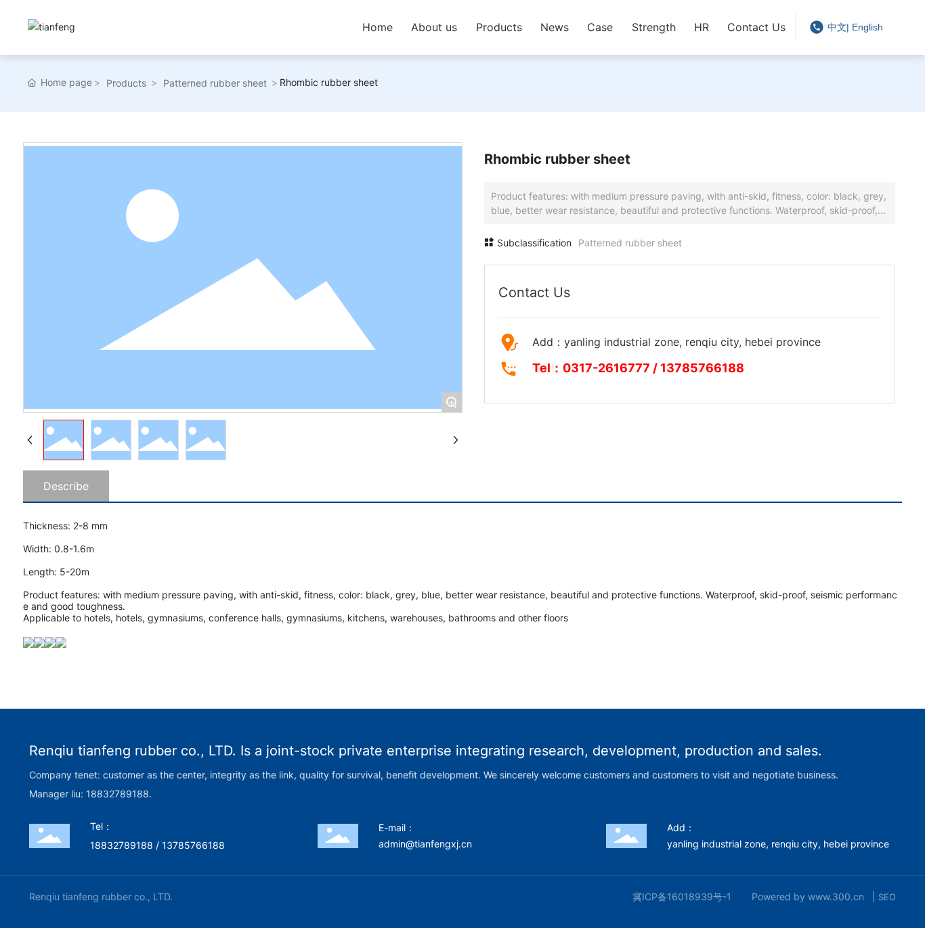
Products (126, 83)
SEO (887, 896)
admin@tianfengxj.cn (425, 843)
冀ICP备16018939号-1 (681, 896)
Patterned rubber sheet (215, 83)
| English (864, 27)
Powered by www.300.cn (808, 896)
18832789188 (121, 845)
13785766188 (702, 368)
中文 (836, 27)
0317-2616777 (606, 368)
